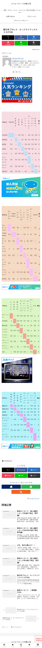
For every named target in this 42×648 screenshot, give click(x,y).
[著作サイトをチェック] (13, 71)
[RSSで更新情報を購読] (19, 71)
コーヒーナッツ (18, 58)
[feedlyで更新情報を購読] (16, 71)
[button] (34, 43)
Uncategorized (8, 461)
